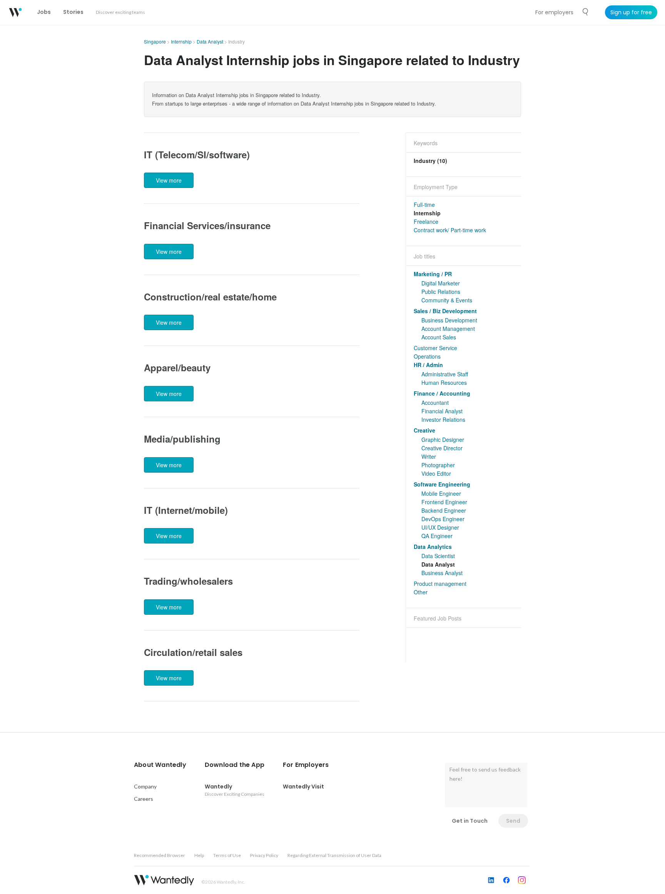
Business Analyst (442, 573)
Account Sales (438, 337)
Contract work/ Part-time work (450, 230)
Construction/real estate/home (210, 296)
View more (169, 180)
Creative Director (442, 448)
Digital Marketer (440, 283)
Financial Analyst (442, 411)
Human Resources (444, 382)
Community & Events (446, 300)
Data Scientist (438, 556)
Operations (427, 356)
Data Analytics (433, 546)
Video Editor (436, 473)
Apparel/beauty (177, 367)
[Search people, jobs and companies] (585, 12)
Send (513, 821)
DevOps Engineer (442, 519)
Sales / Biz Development (445, 311)
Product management (440, 583)
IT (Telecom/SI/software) (197, 154)
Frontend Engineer (444, 502)
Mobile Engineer (441, 493)
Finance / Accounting (442, 393)
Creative (424, 430)
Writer (428, 456)
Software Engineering (442, 484)
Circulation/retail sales (193, 652)
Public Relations (440, 291)
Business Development (449, 320)
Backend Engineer (443, 510)
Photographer (438, 465)
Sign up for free (631, 12)
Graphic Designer (442, 439)
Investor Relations (443, 419)
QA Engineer (437, 536)
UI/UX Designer (440, 527)
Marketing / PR (433, 274)
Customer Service (435, 348)
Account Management (448, 328)
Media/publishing (182, 438)
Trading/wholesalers (188, 580)
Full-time (424, 204)
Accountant (435, 402)
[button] (160, 765)
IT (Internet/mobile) (186, 510)
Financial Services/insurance (207, 225)
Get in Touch (470, 821)
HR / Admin (428, 365)
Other (421, 592)
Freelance (426, 221)
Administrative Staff (444, 374)
